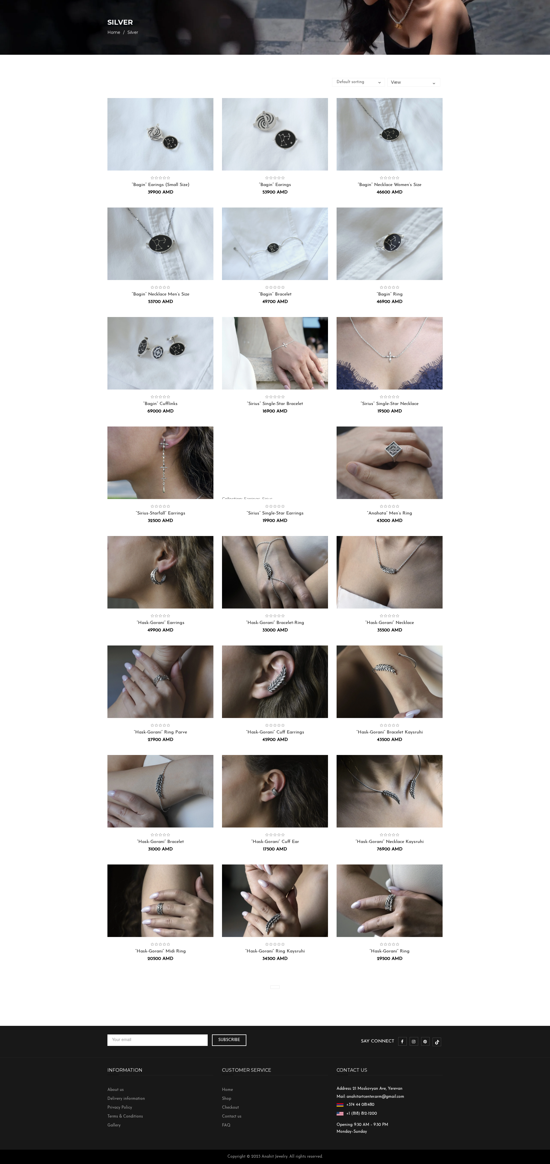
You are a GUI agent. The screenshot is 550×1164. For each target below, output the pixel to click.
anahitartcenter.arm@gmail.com (375, 1097)
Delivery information (126, 1099)
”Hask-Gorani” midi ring (160, 951)
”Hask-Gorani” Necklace (389, 623)
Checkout (230, 1108)
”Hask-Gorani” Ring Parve (160, 732)
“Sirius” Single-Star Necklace (390, 404)
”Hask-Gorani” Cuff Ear (275, 842)
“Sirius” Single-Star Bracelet (275, 404)
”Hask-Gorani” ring (390, 951)
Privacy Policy (119, 1108)
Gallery (114, 1125)
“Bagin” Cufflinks (160, 404)
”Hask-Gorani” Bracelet (160, 842)
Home (113, 32)
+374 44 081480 (360, 1105)
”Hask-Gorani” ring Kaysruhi (275, 951)
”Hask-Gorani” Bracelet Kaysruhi (389, 732)
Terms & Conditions (125, 1116)
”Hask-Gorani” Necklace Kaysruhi (389, 842)
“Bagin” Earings (275, 185)
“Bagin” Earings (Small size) (160, 185)
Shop (226, 1099)
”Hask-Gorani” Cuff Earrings (275, 732)
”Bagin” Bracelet (275, 294)
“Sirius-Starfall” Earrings (160, 513)
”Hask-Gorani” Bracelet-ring (275, 623)
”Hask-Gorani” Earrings (160, 623)
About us (115, 1090)
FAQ (226, 1125)
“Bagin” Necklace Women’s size (389, 185)
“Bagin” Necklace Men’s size (160, 294)
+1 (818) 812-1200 (361, 1114)
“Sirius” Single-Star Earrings (275, 513)
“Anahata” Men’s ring (389, 513)
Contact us (231, 1116)
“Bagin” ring (390, 294)
